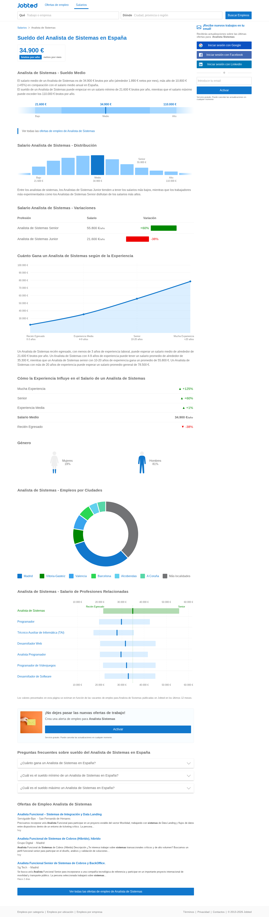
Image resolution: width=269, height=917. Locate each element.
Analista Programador (31, 654)
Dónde (127, 15)
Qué (22, 15)
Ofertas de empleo (57, 4)
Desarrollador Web (29, 643)
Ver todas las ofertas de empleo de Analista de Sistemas (105, 891)
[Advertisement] (224, 160)
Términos (188, 911)
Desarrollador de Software (34, 676)
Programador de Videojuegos (36, 665)
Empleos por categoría (30, 911)
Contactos (219, 911)
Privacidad (203, 911)
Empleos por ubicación (60, 911)
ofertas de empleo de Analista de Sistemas (67, 131)
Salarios (81, 4)
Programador (25, 621)
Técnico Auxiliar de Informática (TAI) (40, 632)
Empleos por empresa (89, 911)
